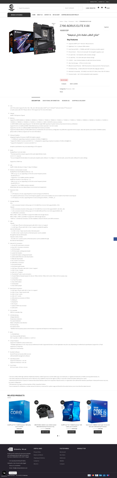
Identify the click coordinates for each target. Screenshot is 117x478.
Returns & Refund (38, 455)
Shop (65, 21)
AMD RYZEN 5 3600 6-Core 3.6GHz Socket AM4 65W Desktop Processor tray (45, 426)
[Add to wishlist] (30, 410)
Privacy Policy (37, 452)
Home (61, 21)
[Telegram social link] (86, 2)
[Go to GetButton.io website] (4, 476)
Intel (77, 21)
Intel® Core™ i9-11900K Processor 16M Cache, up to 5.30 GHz (71, 426)
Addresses (62, 458)
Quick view (30, 406)
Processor (71, 21)
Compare (62, 464)
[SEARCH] (80, 8)
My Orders (62, 455)
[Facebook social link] (78, 2)
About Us (36, 464)
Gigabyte (106, 27)
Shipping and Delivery (39, 458)
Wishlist (62, 461)
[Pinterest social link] (82, 2)
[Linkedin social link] (84, 2)
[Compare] (30, 402)
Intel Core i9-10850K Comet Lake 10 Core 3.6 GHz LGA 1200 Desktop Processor (98, 426)
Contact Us (36, 461)
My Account (63, 452)
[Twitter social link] (80, 2)
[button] (19, 431)
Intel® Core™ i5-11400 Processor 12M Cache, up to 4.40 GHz (19, 426)
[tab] (36, 99)
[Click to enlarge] (11, 54)
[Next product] (109, 21)
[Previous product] (105, 21)
